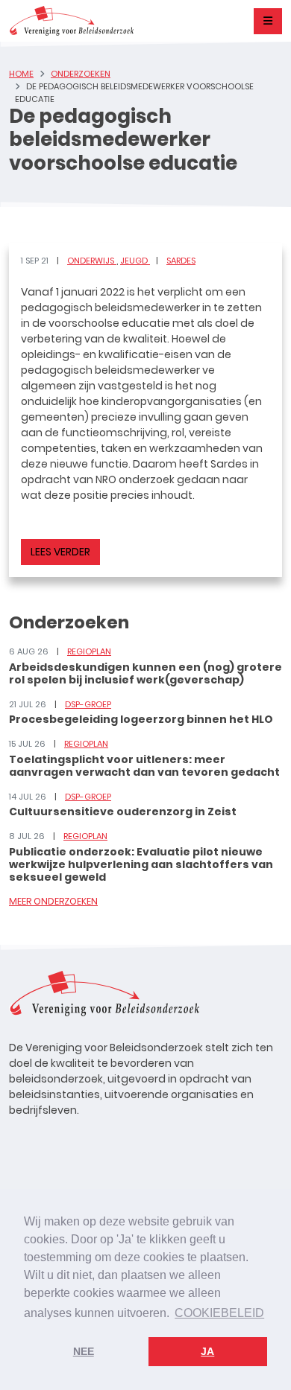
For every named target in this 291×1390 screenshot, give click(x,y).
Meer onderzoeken (53, 901)
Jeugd (135, 261)
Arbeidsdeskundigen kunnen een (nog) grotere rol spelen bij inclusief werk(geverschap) (145, 673)
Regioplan (89, 651)
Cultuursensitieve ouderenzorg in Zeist (123, 811)
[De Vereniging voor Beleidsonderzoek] (71, 21)
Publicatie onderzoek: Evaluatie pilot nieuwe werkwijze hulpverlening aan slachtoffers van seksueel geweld (141, 864)
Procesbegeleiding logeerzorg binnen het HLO (141, 719)
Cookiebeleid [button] (219, 1313)
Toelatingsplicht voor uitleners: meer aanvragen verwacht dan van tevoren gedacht (144, 766)
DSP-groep (88, 704)
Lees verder (60, 551)
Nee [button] (83, 1351)
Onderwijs (91, 261)
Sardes (180, 261)
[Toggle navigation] (268, 21)
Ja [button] (207, 1351)
